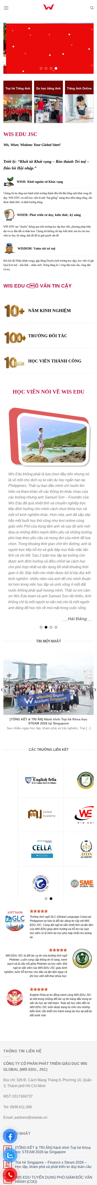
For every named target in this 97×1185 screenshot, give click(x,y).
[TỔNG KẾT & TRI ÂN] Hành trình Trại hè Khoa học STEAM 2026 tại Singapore (53, 1150)
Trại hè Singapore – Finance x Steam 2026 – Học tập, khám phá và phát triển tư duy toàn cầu (53, 1164)
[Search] (92, 8)
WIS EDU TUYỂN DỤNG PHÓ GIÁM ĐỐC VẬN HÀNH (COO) (53, 1179)
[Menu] (6, 7)
